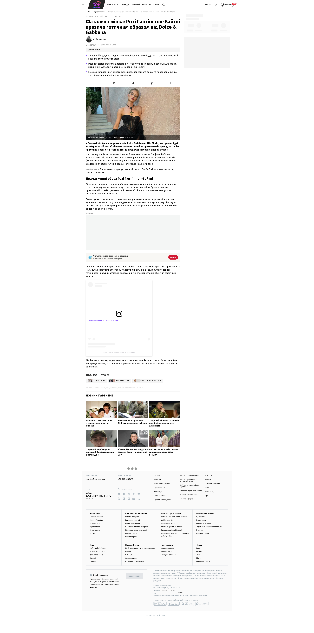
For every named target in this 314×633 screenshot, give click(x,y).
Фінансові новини (203, 523)
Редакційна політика (162, 483)
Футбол (199, 551)
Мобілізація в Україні (171, 513)
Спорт (199, 545)
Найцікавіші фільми (98, 548)
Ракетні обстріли (132, 517)
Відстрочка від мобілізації (171, 530)
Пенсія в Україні (202, 533)
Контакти (208, 475)
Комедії (93, 558)
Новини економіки (205, 513)
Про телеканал (159, 487)
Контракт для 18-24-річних (171, 527)
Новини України (96, 520)
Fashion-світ (113, 5)
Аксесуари (154, 5)
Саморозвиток (131, 558)
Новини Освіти (132, 545)
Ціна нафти (201, 517)
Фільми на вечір (96, 555)
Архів (207, 487)
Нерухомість (167, 545)
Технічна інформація (187, 499)
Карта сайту (209, 492)
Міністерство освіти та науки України (140, 548)
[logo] (97, 4)
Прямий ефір (95, 523)
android (160, 604)
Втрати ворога (131, 537)
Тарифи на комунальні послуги (209, 527)
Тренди (125, 5)
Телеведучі (158, 492)
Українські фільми (97, 551)
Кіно (92, 545)
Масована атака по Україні (136, 530)
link (119, 494)
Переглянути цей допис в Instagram (103, 320)
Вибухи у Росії (131, 533)
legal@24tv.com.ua (182, 593)
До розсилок (134, 576)
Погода (93, 533)
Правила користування (162, 500)
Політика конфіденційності (190, 475)
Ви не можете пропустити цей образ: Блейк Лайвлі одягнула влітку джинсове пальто (130, 171)
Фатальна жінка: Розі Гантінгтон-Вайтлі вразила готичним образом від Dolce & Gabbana (141, 12)
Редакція (157, 479)
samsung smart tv (202, 604)
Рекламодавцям (160, 496)
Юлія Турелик (99, 39)
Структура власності (212, 483)
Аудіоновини (95, 530)
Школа (128, 551)
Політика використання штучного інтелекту (188, 480)
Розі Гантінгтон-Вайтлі (105, 45)
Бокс (198, 548)
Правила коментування (188, 495)
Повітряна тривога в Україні (136, 527)
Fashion (89, 12)
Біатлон (199, 558)
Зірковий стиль (139, 5)
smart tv (187, 604)
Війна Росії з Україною (136, 513)
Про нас (157, 475)
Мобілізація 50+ (167, 520)
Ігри (206, 496)
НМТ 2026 (129, 555)
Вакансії (208, 479)
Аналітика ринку (167, 548)
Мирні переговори (132, 523)
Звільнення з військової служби (174, 517)
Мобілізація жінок (168, 523)
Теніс (198, 555)
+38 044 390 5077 (125, 479)
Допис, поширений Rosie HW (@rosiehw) (119, 352)
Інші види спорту (203, 561)
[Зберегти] (171, 83)
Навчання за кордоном (134, 561)
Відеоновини (95, 527)
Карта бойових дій (132, 520)
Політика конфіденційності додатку (190, 486)
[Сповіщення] (216, 4)
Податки (199, 530)
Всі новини (95, 513)
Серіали (93, 561)
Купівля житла (166, 551)
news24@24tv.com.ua (95, 479)
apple (174, 604)
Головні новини (96, 517)
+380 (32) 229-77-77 (167, 590)
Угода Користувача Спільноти (191, 491)
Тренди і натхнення (169, 555)
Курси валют (201, 520)
